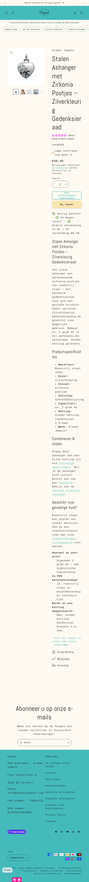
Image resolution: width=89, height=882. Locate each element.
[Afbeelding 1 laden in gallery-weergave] (16, 91)
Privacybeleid (28, 871)
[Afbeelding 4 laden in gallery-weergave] (35, 91)
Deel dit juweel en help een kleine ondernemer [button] (67, 641)
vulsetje (66, 482)
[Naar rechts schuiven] (41, 91)
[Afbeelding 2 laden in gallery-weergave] (22, 91)
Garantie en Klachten (60, 792)
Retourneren (63, 658)
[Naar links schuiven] (10, 91)
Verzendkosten (60, 168)
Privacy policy (55, 814)
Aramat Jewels (26, 868)
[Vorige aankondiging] (5, 2)
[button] (6, 13)
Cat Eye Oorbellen (31, 29)
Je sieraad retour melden (58, 765)
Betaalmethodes (55, 785)
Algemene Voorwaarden (60, 798)
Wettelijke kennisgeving (47, 873)
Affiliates (52, 779)
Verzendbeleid (74, 871)
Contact (50, 773)
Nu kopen (66, 204)
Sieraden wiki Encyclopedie (55, 807)
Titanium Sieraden (76, 29)
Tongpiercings (10, 29)
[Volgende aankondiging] (83, 2)
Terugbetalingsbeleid (70, 868)
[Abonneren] (68, 742)
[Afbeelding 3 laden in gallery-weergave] (29, 91)
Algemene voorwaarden (51, 871)
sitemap (50, 821)
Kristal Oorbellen (53, 29)
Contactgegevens (72, 873)
